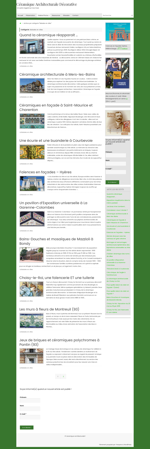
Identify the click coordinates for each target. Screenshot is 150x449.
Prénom (109, 152)
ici (127, 99)
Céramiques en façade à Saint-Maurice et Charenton (56, 107)
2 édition (122, 48)
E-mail (109, 169)
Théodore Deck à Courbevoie (118, 269)
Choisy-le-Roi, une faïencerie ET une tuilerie (56, 277)
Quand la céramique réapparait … (48, 35)
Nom (107, 160)
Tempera (119, 445)
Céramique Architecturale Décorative (46, 4)
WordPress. (128, 445)
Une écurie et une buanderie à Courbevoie (56, 140)
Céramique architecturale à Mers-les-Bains (57, 74)
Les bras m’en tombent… (116, 206)
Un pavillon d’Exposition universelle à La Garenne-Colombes (53, 205)
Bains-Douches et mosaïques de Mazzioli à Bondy (56, 241)
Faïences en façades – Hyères (45, 172)
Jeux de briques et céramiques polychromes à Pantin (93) (59, 342)
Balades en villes (27, 66)
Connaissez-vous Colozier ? (117, 210)
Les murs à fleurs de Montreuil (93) (49, 309)
